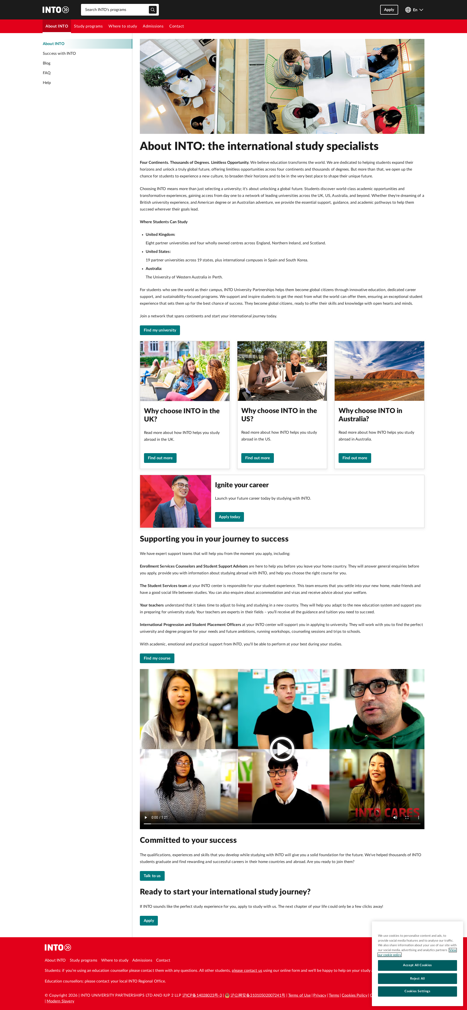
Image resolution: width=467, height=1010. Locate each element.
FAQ (47, 73)
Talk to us (152, 876)
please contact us (247, 971)
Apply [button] (389, 10)
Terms (334, 995)
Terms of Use (299, 995)
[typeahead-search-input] (153, 10)
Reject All (417, 978)
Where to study (122, 26)
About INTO (56, 26)
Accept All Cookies (417, 965)
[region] (417, 963)
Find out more (160, 458)
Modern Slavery (60, 1001)
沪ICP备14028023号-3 (202, 995)
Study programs (88, 26)
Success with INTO (59, 53)
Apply (149, 921)
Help (47, 83)
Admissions (153, 26)
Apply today (229, 517)
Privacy (319, 995)
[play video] (282, 749)
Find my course (157, 658)
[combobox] (120, 10)
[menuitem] (57, 26)
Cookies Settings (417, 991)
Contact (176, 26)
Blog (47, 63)
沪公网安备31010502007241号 (258, 995)
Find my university (160, 330)
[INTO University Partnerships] (58, 947)
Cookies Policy (354, 995)
